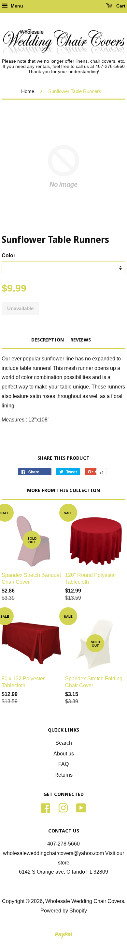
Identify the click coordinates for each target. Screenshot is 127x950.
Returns (63, 775)
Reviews (80, 340)
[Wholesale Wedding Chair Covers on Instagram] (63, 807)
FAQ (63, 764)
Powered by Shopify (63, 910)
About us (63, 753)
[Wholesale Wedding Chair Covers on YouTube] (81, 807)
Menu (16, 5)
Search (63, 743)
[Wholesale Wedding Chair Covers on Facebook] (45, 807)
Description (47, 340)
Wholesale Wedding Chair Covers (84, 901)
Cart (120, 5)
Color (8, 255)
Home (27, 91)
